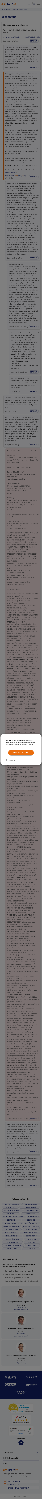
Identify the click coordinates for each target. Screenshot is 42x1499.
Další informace (10, 760)
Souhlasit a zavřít (21, 753)
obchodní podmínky (27, 744)
